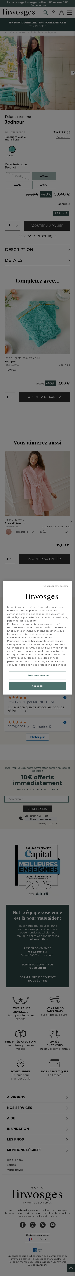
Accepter (38, 685)
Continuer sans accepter (56, 586)
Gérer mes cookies (37, 675)
